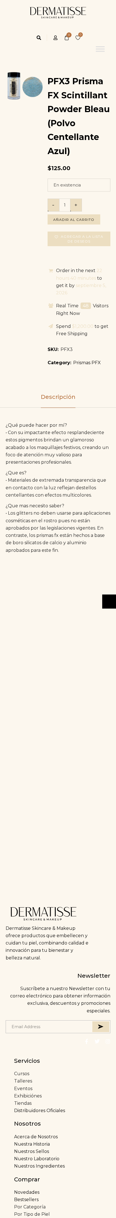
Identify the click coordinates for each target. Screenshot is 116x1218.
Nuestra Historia (32, 1144)
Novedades (26, 1192)
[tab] (58, 397)
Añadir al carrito (73, 219)
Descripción (58, 397)
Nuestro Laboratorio (36, 1158)
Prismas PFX (87, 362)
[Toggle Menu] (100, 49)
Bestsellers (26, 1199)
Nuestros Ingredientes (39, 1166)
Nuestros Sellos (31, 1151)
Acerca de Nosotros (36, 1136)
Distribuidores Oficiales (39, 1110)
